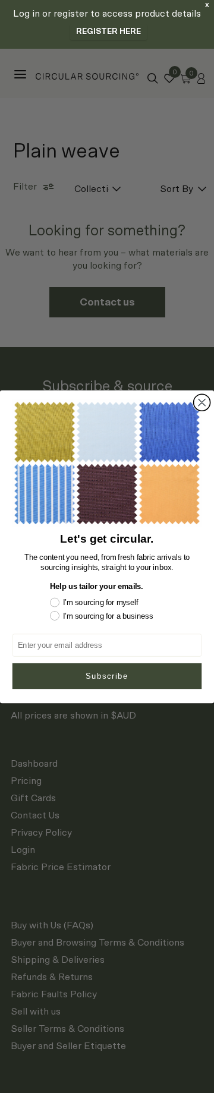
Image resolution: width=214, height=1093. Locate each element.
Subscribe (107, 676)
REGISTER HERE (108, 32)
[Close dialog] (202, 402)
